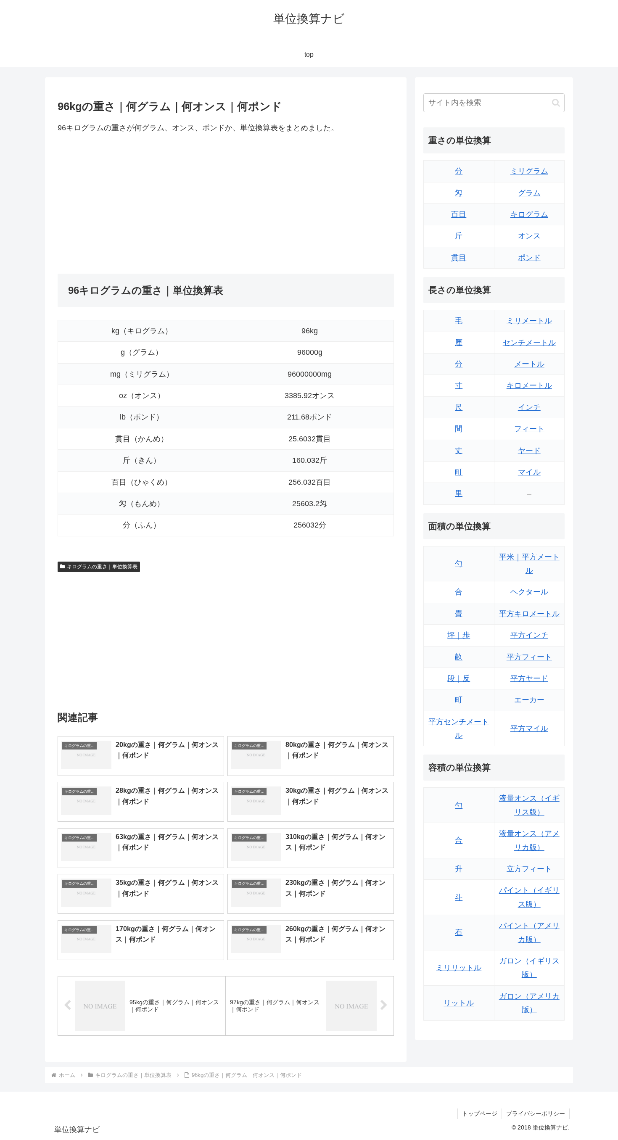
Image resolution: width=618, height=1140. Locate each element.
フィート (529, 429)
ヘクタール (529, 592)
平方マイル (529, 728)
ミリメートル (529, 321)
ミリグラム (529, 171)
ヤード (529, 450)
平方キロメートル (529, 614)
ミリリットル (458, 967)
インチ (529, 407)
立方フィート (529, 869)
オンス (529, 236)
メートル (529, 364)
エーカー (529, 700)
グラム (529, 193)
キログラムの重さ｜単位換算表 (102, 567)
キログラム (529, 214)
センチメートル (529, 342)
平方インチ (529, 635)
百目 (458, 214)
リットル (459, 1003)
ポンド (529, 257)
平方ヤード (529, 678)
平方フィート (529, 657)
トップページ (479, 1113)
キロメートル (529, 385)
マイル (529, 472)
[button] (556, 103)
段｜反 (458, 678)
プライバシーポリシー (535, 1113)
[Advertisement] (141, 204)
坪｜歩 (458, 635)
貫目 (458, 257)
